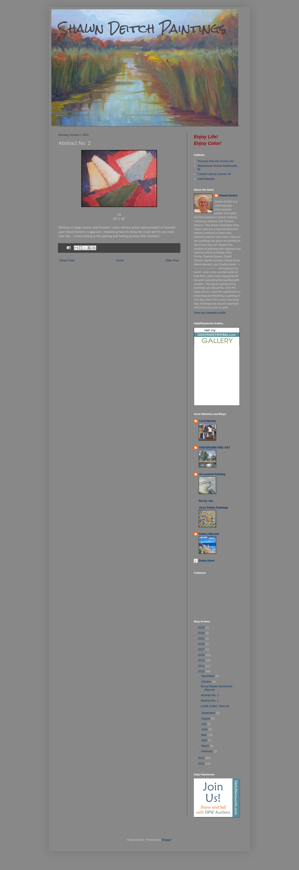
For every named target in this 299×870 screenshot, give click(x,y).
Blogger (166, 839)
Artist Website (206, 179)
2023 (201, 633)
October (206, 681)
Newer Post (67, 260)
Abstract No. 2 (210, 695)
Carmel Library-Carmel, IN (214, 174)
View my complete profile (210, 312)
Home (120, 260)
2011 (201, 763)
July (204, 724)
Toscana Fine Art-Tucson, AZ (215, 161)
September (208, 713)
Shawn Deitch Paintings (142, 28)
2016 (201, 655)
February (207, 751)
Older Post (172, 260)
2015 (201, 660)
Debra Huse (207, 560)
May (204, 735)
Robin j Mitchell (209, 534)
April (204, 740)
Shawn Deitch (228, 195)
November (208, 676)
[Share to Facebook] (89, 248)
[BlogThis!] (80, 248)
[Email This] (76, 248)
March (205, 746)
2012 (201, 758)
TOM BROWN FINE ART (214, 447)
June (204, 729)
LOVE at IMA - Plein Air (215, 706)
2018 (201, 644)
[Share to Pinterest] (94, 248)
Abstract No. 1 (210, 700)
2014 (201, 666)
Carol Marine (207, 421)
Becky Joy (206, 501)
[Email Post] (68, 247)
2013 (201, 671)
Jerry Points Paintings (213, 507)
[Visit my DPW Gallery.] (216, 344)
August (206, 718)
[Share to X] (85, 248)
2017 (201, 649)
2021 (201, 638)
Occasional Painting (212, 474)
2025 (201, 627)
